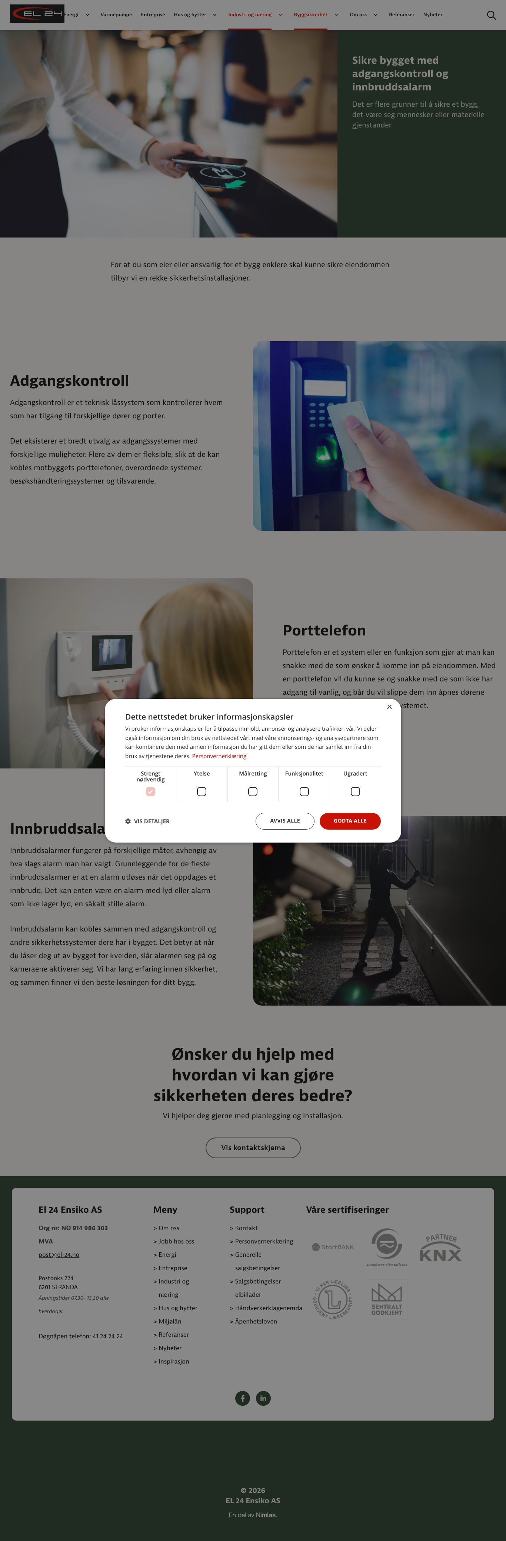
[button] (147, 821)
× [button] (389, 707)
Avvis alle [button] (285, 820)
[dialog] (253, 770)
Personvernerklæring (219, 756)
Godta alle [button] (350, 820)
